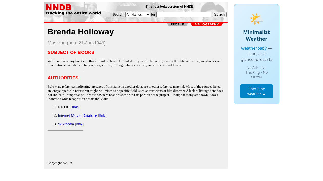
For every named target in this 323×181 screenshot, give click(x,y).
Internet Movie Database (77, 115)
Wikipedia (66, 124)
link (75, 107)
